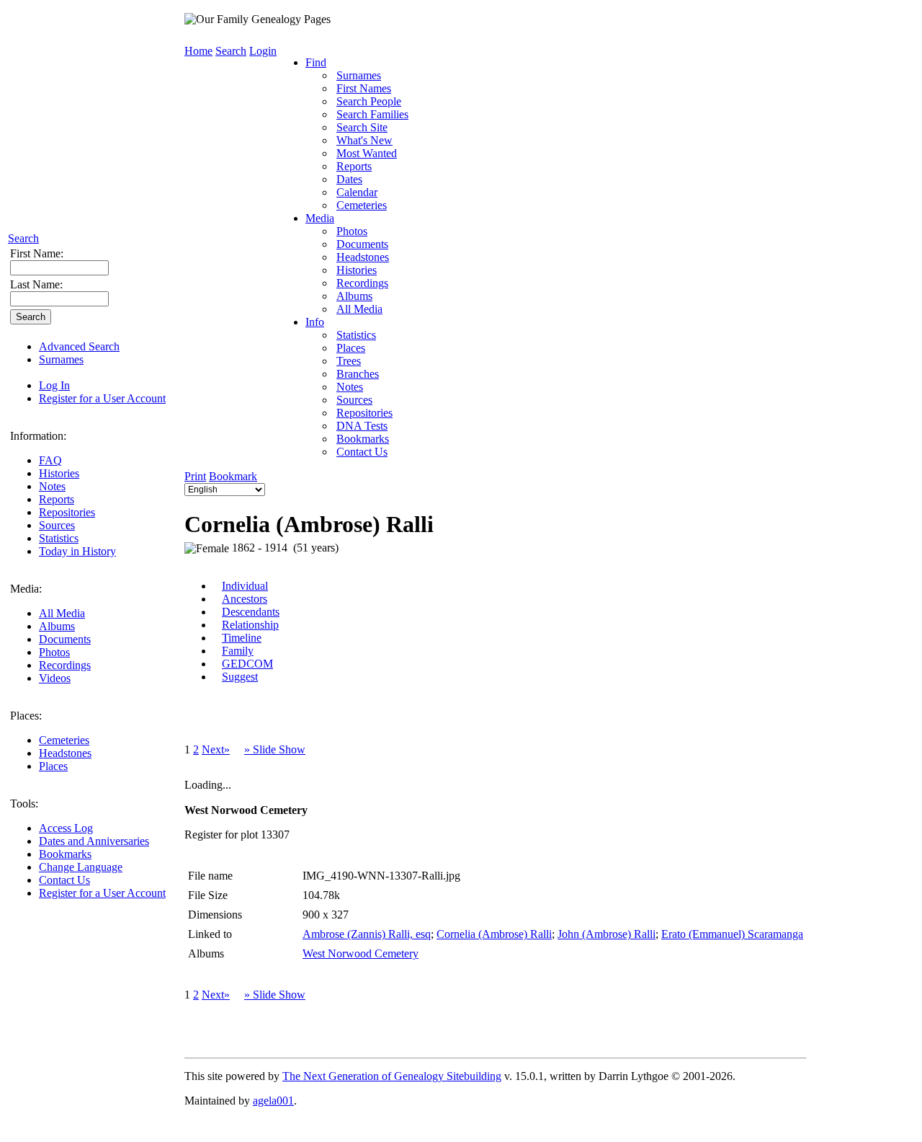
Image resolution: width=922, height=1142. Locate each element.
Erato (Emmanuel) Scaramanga (732, 934)
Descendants (250, 612)
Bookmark (233, 476)
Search (23, 238)
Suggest (240, 676)
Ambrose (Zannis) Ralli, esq (367, 934)
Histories (59, 473)
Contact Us (64, 880)
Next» (216, 749)
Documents (65, 639)
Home (198, 51)
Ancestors (244, 599)
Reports (56, 499)
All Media (62, 613)
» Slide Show (274, 749)
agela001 (273, 1100)
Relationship (250, 625)
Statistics (59, 538)
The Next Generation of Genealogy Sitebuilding (391, 1076)
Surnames (61, 359)
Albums (57, 626)
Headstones (65, 753)
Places (53, 766)
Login (263, 51)
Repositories (67, 512)
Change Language (80, 867)
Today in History (77, 551)
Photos (54, 652)
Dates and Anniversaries (94, 841)
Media (319, 218)
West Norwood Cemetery (361, 953)
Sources (57, 525)
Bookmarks (65, 854)
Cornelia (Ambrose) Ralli (494, 934)
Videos (55, 678)
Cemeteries (64, 740)
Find (315, 62)
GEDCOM (247, 664)
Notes (52, 486)
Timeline (241, 638)
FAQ (50, 460)
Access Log (66, 828)
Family (238, 651)
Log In (54, 385)
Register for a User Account (102, 398)
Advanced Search (79, 346)
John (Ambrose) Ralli (606, 934)
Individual (245, 586)
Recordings (65, 665)
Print (195, 476)
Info (314, 322)
